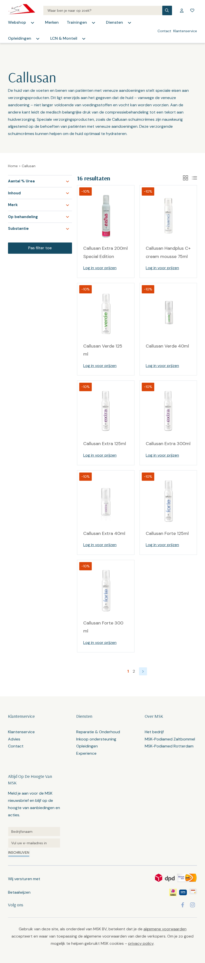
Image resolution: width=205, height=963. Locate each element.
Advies (14, 739)
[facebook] (182, 904)
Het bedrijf (154, 731)
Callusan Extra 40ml (104, 533)
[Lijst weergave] (194, 177)
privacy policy (141, 943)
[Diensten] (129, 23)
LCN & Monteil (63, 38)
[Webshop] (32, 23)
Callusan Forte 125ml (167, 533)
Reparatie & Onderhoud (98, 731)
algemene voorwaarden (165, 929)
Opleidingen (19, 38)
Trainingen (77, 22)
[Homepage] (21, 10)
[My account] (182, 10)
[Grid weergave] (185, 177)
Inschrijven (18, 852)
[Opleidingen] (37, 39)
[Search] (102, 10)
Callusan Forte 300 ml (103, 627)
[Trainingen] (93, 23)
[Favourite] (192, 10)
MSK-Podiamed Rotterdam (169, 746)
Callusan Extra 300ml (168, 444)
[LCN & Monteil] (83, 39)
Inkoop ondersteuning (96, 739)
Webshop (17, 22)
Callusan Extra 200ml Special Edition (105, 252)
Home (13, 166)
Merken (52, 22)
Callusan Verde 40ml (167, 346)
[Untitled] (34, 831)
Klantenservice (185, 31)
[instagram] (192, 904)
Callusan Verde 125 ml (102, 350)
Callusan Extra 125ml (104, 444)
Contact (164, 31)
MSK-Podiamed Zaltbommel (170, 739)
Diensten (114, 22)
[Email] (34, 843)
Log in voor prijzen (99, 267)
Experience (86, 753)
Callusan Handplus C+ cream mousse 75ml (168, 252)
